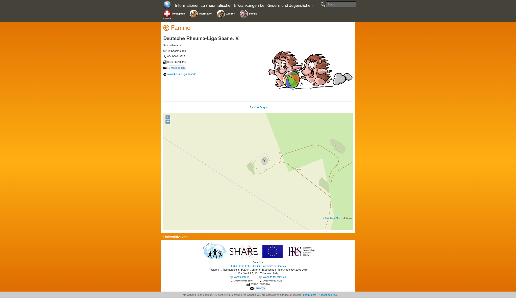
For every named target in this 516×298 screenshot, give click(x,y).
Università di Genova (273, 266)
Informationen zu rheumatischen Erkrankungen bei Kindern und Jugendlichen (244, 5)
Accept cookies (328, 295)
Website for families (274, 277)
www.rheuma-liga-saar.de (181, 74)
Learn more (309, 295)
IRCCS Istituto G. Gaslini (245, 266)
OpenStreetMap (332, 217)
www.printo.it (241, 277)
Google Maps (258, 107)
